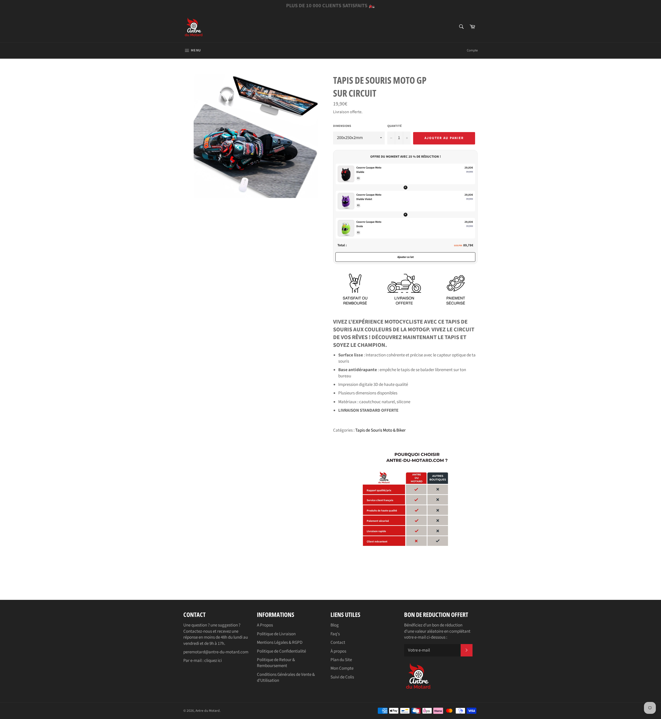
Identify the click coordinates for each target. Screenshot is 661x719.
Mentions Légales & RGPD (279, 642)
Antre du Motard (207, 710)
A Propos (265, 625)
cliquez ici (213, 660)
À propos (338, 651)
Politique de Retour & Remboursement (276, 663)
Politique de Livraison (276, 634)
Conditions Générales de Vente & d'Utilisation (286, 677)
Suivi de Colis (342, 677)
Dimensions (342, 126)
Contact (337, 642)
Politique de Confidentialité (281, 651)
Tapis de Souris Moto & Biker (380, 430)
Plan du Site (341, 660)
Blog (334, 625)
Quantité (394, 126)
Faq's (335, 634)
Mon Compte (341, 668)
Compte (472, 50)
